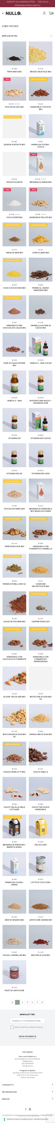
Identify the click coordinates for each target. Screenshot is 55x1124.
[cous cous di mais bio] (14, 270)
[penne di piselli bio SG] (14, 566)
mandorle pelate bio (40, 217)
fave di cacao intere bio (14, 364)
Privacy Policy (36, 1027)
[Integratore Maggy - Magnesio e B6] (40, 382)
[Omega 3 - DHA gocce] (40, 345)
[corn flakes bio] (40, 234)
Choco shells (40, 772)
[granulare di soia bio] (40, 716)
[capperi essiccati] (40, 603)
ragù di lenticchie (14, 990)
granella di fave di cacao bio (41, 326)
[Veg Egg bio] (40, 826)
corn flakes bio (40, 252)
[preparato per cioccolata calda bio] (14, 307)
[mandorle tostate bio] (40, 89)
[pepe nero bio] (14, 53)
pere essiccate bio (14, 546)
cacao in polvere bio (14, 621)
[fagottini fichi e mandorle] (40, 789)
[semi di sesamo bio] (14, 902)
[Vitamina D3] (14, 420)
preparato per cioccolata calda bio (14, 326)
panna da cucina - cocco (40, 145)
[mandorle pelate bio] (40, 199)
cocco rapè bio (14, 217)
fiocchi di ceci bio (14, 107)
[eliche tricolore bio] (14, 678)
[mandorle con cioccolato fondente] (14, 638)
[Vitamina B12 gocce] (40, 420)
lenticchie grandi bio (40, 920)
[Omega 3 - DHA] (14, 382)
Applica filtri (9, 36)
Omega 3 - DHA (14, 401)
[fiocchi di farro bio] (14, 490)
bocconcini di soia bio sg (14, 735)
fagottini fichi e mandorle (40, 808)
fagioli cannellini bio (14, 955)
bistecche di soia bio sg (41, 698)
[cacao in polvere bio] (14, 603)
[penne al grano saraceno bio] (40, 270)
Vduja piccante (14, 182)
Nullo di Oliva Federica (29, 1115)
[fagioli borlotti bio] (14, 754)
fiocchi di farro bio (14, 509)
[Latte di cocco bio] (40, 864)
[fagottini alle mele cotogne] (14, 789)
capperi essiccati (41, 621)
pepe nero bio (14, 72)
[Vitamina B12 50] (14, 455)
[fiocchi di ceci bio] (14, 89)
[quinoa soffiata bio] (14, 126)
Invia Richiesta (27, 1037)
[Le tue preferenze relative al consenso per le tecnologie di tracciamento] (4, 1119)
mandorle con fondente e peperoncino (40, 659)
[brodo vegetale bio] (40, 53)
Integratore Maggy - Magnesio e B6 (41, 402)
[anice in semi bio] (14, 234)
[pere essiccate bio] (14, 528)
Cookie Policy (26, 1119)
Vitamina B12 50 (14, 473)
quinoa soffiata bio (14, 144)
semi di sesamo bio (14, 920)
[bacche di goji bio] (40, 937)
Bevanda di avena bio (41, 182)
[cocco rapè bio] (14, 199)
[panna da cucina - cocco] (40, 126)
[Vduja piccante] (14, 164)
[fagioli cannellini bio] (14, 937)
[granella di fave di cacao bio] (40, 307)
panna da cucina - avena (14, 883)
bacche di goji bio (40, 955)
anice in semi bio (14, 252)
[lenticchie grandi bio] (40, 902)
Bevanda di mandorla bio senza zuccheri (40, 510)
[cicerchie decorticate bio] (40, 566)
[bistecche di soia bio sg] (40, 678)
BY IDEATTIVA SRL (41, 1119)
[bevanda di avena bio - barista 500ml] (14, 826)
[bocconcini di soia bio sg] (14, 716)
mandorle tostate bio (40, 108)
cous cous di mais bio (14, 288)
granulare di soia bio (40, 734)
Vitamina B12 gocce (41, 438)
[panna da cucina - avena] (14, 864)
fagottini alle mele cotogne (14, 808)
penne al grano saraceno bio (40, 289)
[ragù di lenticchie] (14, 972)
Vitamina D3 (14, 438)
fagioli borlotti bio (14, 772)
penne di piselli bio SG (14, 584)
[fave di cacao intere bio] (14, 345)
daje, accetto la (28, 1027)
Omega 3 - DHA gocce (41, 363)
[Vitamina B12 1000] (40, 455)
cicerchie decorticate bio (40, 585)
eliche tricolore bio (14, 697)
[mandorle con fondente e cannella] (40, 528)
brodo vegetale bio (40, 72)
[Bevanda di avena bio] (40, 164)
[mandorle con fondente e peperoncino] (40, 638)
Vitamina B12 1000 (41, 473)
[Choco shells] (40, 754)
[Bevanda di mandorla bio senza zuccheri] (40, 490)
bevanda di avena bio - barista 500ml (14, 846)
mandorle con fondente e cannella (40, 547)
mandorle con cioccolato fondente (14, 658)
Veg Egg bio (41, 845)
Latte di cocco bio (41, 882)
